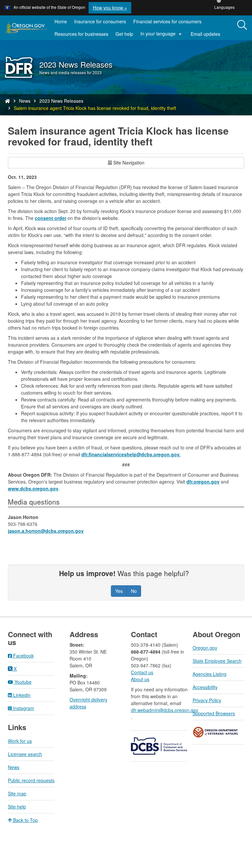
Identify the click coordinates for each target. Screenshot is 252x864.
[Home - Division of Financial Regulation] (7, 100)
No (134, 591)
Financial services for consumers (167, 21)
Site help (17, 806)
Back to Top (25, 820)
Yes (119, 591)
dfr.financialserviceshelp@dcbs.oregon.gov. (130, 454)
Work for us (20, 741)
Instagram (23, 708)
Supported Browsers (214, 713)
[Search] (242, 25)
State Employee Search (217, 661)
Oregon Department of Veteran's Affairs (216, 732)
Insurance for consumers (100, 21)
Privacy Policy (207, 700)
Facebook (23, 655)
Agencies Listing (209, 674)
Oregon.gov (205, 647)
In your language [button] (161, 33)
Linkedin (21, 695)
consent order (50, 218)
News (25, 100)
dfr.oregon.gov (203, 481)
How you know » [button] (110, 7)
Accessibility (205, 687)
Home (60, 21)
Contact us (142, 672)
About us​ (140, 679)
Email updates (207, 35)
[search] (242, 27)
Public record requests (31, 780)
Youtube (22, 682)
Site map (17, 793)
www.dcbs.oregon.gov (33, 488)
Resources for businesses (81, 34)
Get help (124, 34)
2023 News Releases (61, 100)
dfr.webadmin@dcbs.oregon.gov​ (164, 710)
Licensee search (25, 754)
